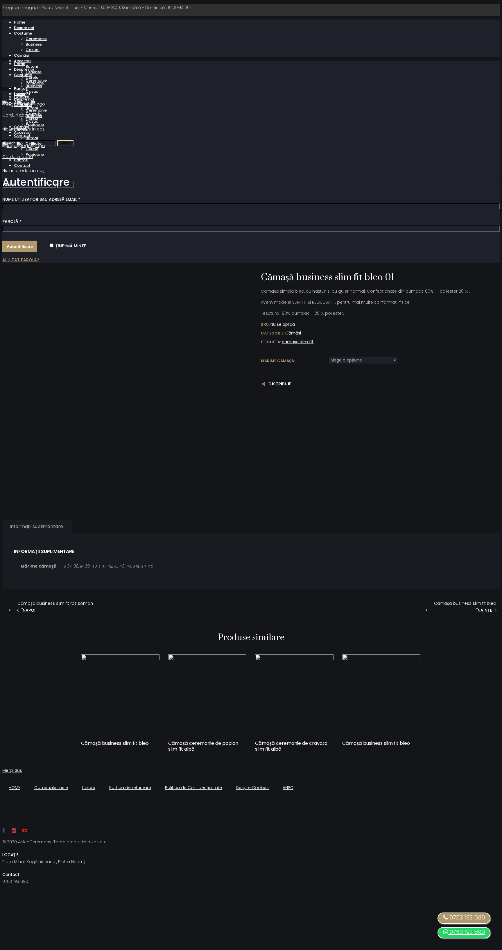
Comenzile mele (51, 787)
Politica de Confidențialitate (193, 787)
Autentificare (20, 246)
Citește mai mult (105, 750)
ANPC (288, 787)
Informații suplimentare (36, 526)
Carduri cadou (17, 115)
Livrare (88, 787)
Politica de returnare (130, 787)
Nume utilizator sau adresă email (41, 199)
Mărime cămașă (277, 361)
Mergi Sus (12, 770)
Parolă (11, 221)
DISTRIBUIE (279, 384)
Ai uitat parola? (20, 260)
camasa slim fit (297, 342)
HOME (14, 787)
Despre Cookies (252, 787)
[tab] (36, 527)
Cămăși (293, 333)
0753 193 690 (466, 932)
